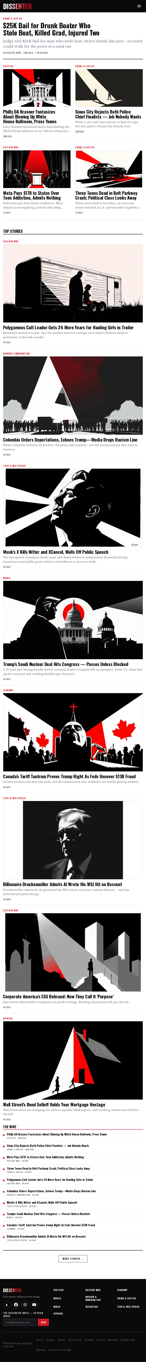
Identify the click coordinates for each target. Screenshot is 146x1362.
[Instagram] (25, 1304)
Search (101, 1339)
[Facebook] (16, 1304)
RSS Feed (113, 1339)
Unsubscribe (128, 1339)
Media (56, 1306)
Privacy (50, 1339)
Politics (58, 1290)
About (39, 1339)
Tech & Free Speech (128, 1306)
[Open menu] (139, 6)
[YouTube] (34, 1304)
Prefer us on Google (59, 1349)
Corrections (75, 1339)
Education (91, 1306)
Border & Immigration (93, 1298)
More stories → (73, 1258)
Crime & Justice (126, 1298)
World (57, 1298)
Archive (89, 1339)
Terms (61, 1339)
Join (43, 1322)
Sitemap (40, 1349)
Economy (122, 1290)
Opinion (58, 1313)
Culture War (93, 1290)
